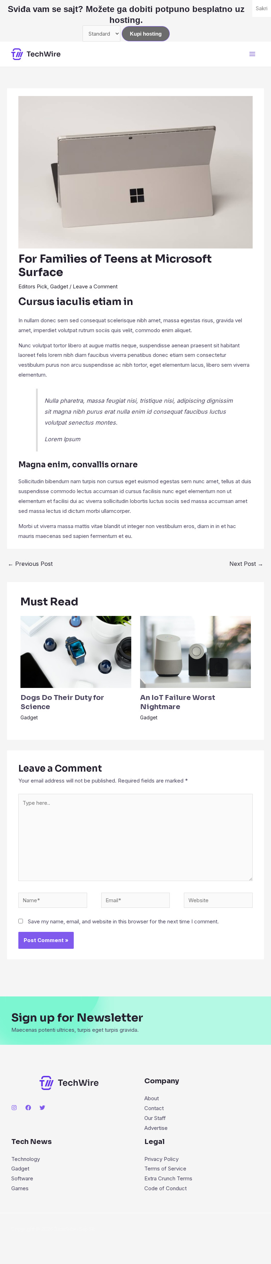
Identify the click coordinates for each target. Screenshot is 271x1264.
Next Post (246, 563)
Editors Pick (32, 286)
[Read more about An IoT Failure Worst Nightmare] (195, 651)
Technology (25, 1159)
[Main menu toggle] (252, 54)
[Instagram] (14, 1107)
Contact (154, 1108)
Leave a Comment (95, 286)
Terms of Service (165, 1168)
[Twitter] (42, 1107)
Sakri (261, 8)
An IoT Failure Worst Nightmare (177, 702)
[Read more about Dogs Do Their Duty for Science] (75, 651)
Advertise (156, 1128)
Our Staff (155, 1118)
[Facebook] (28, 1107)
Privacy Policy (161, 1159)
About (151, 1098)
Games (20, 1188)
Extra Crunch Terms (168, 1178)
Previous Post (30, 563)
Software (22, 1178)
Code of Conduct (165, 1188)
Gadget (59, 286)
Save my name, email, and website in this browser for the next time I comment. (123, 921)
